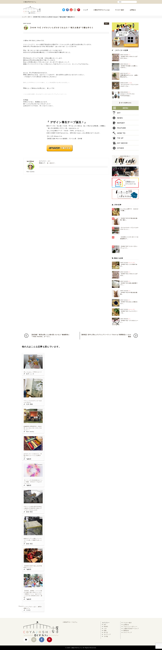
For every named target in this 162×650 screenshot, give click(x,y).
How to (39, 355)
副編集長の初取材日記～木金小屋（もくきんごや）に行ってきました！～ (33, 428)
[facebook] (67, 9)
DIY (29, 17)
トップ (85, 10)
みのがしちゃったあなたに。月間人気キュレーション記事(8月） (33, 455)
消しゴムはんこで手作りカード (33, 372)
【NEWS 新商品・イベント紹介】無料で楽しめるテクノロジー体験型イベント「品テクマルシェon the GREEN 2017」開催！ (33, 594)
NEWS (40, 464)
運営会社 (126, 630)
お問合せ (133, 10)
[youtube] (71, 9)
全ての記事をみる (126, 102)
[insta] (75, 9)
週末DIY (52, 163)
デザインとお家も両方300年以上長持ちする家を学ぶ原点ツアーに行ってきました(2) (33, 508)
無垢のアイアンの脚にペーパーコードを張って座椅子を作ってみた (33, 540)
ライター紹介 (119, 10)
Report (39, 379)
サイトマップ (127, 632)
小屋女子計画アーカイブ (131, 628)
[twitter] (63, 9)
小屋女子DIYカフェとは (101, 10)
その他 (40, 437)
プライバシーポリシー (130, 626)
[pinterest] (78, 9)
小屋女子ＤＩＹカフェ (70, 622)
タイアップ (107, 634)
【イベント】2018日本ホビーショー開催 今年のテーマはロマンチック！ (33, 482)
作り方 (106, 632)
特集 (105, 630)
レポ (105, 628)
